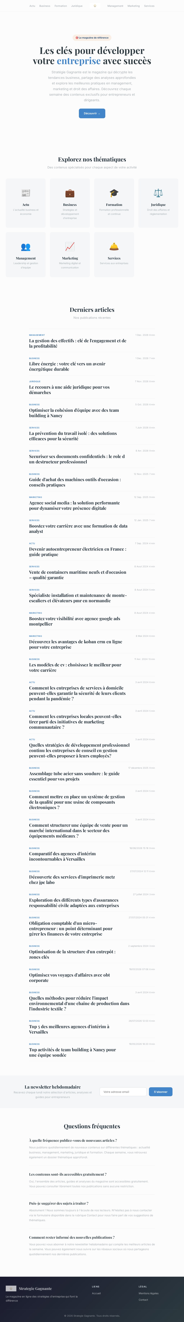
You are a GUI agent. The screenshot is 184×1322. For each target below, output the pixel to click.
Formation (61, 5)
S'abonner (160, 1092)
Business (44, 5)
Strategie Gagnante (35, 1288)
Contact (143, 1299)
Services (149, 5)
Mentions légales (148, 1293)
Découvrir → (92, 113)
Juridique (76, 5)
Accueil (96, 1293)
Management (115, 5)
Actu (32, 5)
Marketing (134, 5)
